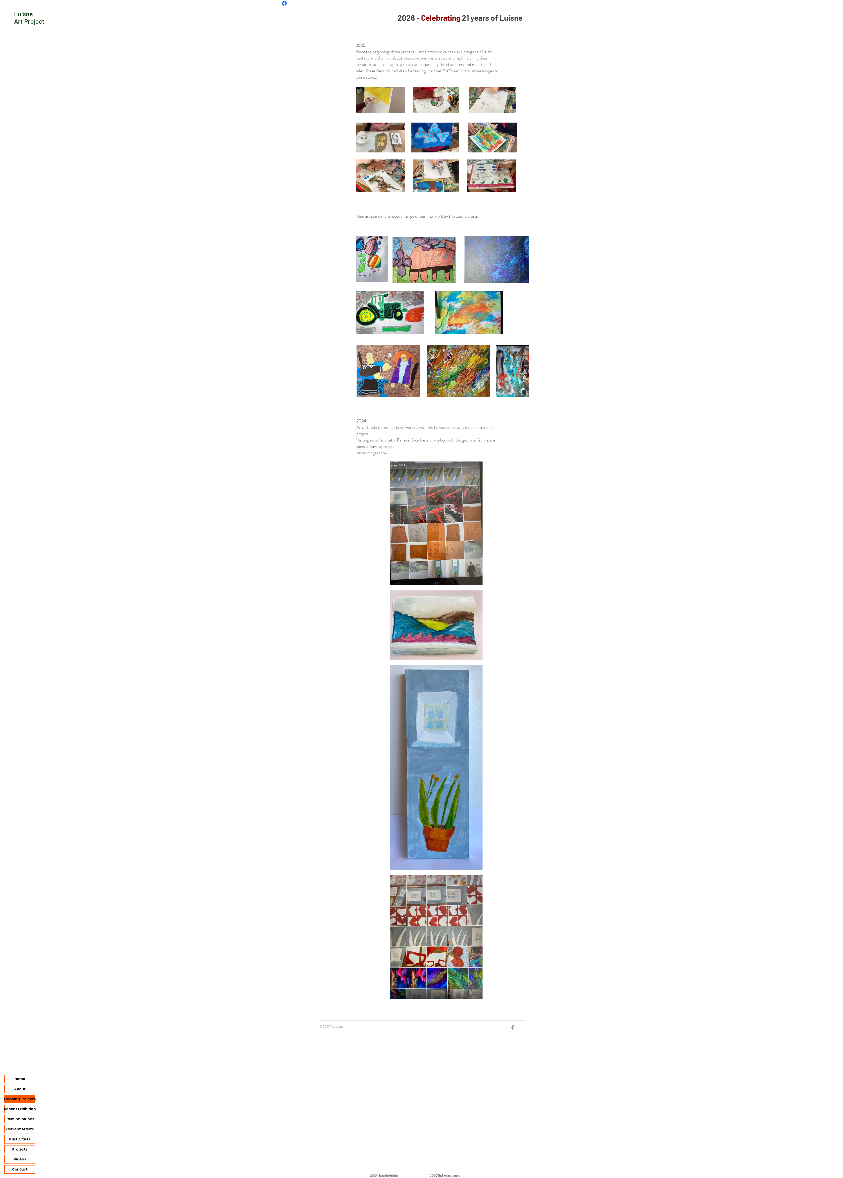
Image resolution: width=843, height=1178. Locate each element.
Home (19, 1078)
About (20, 1088)
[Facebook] (284, 3)
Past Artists (20, 1139)
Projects (20, 1149)
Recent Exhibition (20, 1108)
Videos (20, 1159)
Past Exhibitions (19, 1119)
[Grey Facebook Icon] (512, 1027)
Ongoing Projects (20, 1099)
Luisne (23, 14)
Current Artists (20, 1129)
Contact (20, 1169)
